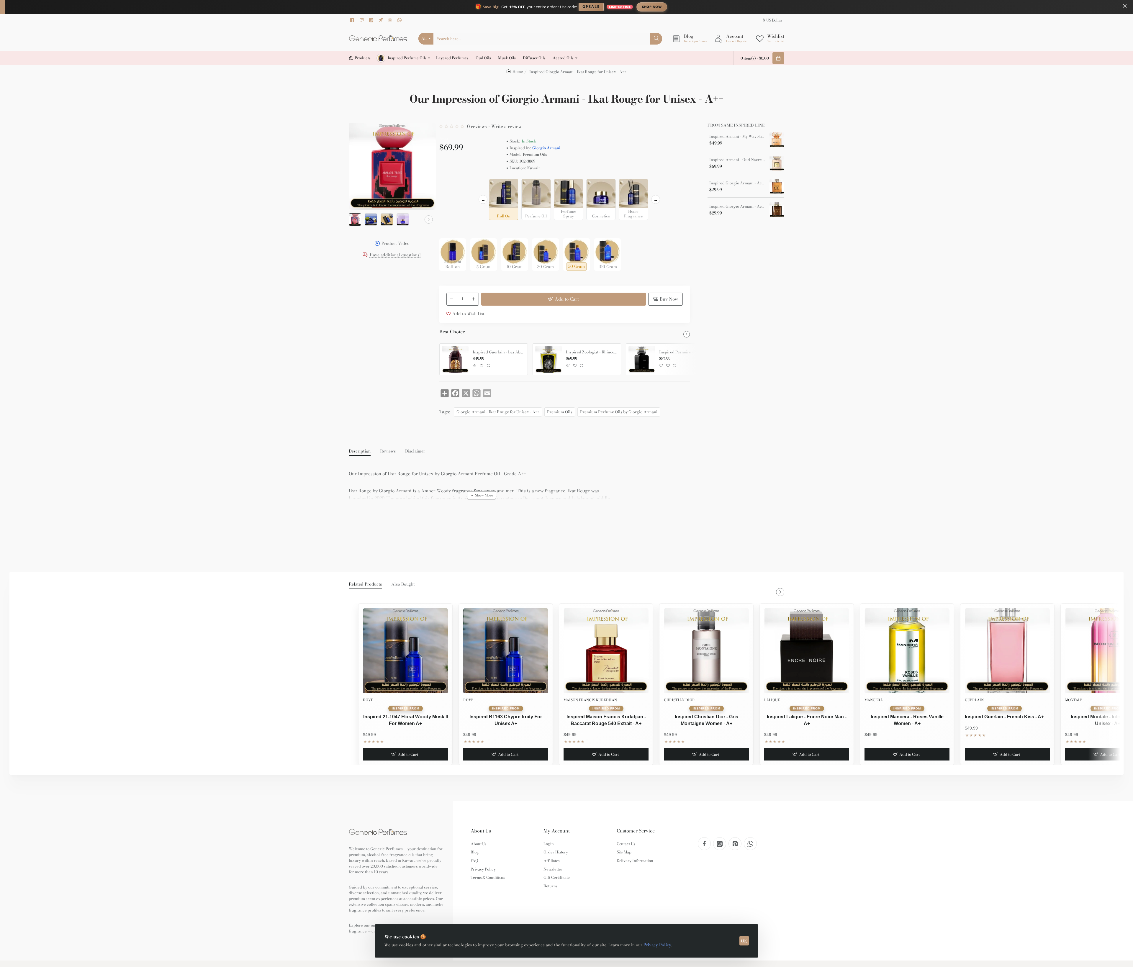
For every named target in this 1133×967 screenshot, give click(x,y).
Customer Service (636, 831)
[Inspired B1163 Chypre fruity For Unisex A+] (505, 650)
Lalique (772, 700)
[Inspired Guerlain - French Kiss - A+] (1007, 650)
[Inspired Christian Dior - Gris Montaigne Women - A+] (706, 650)
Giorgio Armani (546, 147)
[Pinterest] (391, 20)
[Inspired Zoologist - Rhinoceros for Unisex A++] (548, 359)
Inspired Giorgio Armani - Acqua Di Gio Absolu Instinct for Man (737, 206)
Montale (1073, 700)
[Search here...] (656, 39)
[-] (452, 299)
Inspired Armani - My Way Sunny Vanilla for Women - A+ (737, 136)
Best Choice (452, 332)
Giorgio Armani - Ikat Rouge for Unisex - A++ (497, 412)
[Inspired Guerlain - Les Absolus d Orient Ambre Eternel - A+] (455, 359)
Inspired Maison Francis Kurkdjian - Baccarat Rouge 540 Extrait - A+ (606, 720)
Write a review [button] (506, 126)
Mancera (874, 700)
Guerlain (974, 700)
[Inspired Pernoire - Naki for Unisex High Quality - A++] (641, 359)
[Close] (1124, 5)
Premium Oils (559, 412)
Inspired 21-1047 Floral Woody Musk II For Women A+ (405, 720)
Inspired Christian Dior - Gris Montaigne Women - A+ (706, 720)
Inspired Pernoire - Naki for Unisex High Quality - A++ (684, 352)
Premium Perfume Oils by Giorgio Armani (618, 412)
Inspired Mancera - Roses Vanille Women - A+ (907, 720)
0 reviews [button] (477, 126)
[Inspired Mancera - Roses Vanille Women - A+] (907, 650)
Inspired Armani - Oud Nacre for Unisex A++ (737, 160)
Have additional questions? (396, 255)
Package (448, 229)
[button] (356, 219)
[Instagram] (372, 20)
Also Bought (403, 584)
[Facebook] (353, 20)
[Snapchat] (362, 20)
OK (744, 941)
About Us (481, 831)
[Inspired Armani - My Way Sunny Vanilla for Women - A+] (776, 139)
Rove (368, 700)
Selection (449, 185)
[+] (474, 299)
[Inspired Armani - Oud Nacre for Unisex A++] (776, 163)
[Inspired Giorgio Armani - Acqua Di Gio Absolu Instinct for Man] (776, 209)
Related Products (365, 584)
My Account (556, 831)
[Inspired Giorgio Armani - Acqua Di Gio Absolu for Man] (776, 186)
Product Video (396, 244)
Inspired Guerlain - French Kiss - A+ (1004, 716)
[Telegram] (381, 20)
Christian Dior (679, 700)
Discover (700, 6)
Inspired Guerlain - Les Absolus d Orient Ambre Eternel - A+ (498, 352)
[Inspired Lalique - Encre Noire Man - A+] (806, 650)
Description (360, 451)
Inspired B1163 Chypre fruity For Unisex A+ (505, 720)
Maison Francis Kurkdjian (590, 700)
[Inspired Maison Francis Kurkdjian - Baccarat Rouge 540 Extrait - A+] (606, 650)
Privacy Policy (657, 945)
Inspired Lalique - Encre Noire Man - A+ (807, 720)
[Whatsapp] (400, 20)
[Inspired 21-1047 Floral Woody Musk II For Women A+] (405, 650)
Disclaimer (415, 451)
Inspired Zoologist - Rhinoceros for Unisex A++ (591, 352)
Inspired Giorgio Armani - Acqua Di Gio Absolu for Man (737, 183)
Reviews (388, 451)
